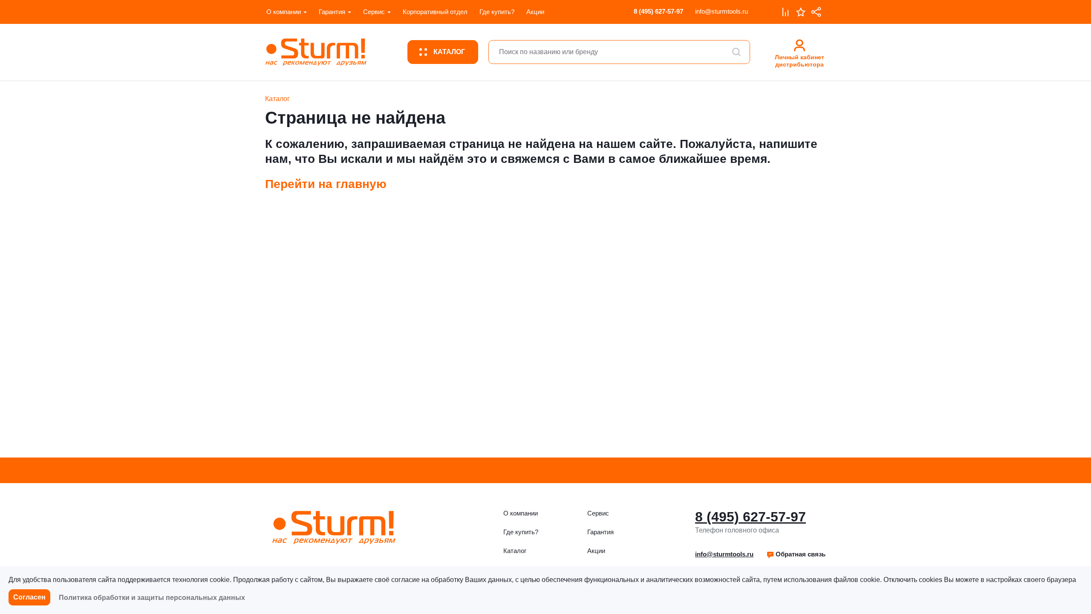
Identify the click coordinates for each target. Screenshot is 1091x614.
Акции (535, 11)
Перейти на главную (326, 184)
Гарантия (332, 11)
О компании (283, 11)
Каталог (514, 550)
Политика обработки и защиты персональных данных (152, 597)
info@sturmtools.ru (721, 11)
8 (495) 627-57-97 (658, 11)
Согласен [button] (29, 597)
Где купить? (496, 11)
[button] (796, 554)
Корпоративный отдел (435, 11)
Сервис (374, 11)
